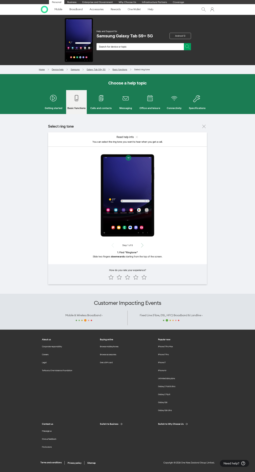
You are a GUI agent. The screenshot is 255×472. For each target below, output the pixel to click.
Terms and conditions (51, 462)
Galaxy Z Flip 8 (164, 394)
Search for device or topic (113, 46)
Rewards (116, 9)
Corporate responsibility (52, 346)
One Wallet (134, 9)
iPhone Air (162, 370)
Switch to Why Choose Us (171, 424)
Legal (44, 362)
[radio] (111, 277)
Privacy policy (74, 463)
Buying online (106, 339)
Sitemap (91, 463)
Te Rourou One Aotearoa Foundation (57, 370)
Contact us (47, 424)
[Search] (187, 46)
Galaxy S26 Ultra (165, 410)
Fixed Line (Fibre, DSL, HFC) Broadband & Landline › (171, 315)
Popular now (164, 339)
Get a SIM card (106, 362)
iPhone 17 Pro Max (165, 346)
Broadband (76, 9)
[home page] (44, 9)
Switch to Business (109, 424)
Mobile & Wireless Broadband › (83, 315)
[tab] (53, 102)
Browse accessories (108, 354)
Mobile (58, 9)
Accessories (97, 9)
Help (150, 9)
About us (46, 339)
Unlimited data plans (166, 378)
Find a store (47, 447)
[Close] (204, 126)
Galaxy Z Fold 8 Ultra (166, 386)
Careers (45, 354)
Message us (47, 431)
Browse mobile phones (109, 346)
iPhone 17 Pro (163, 354)
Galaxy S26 (162, 402)
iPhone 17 (162, 362)
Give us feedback (49, 439)
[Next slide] (142, 245)
